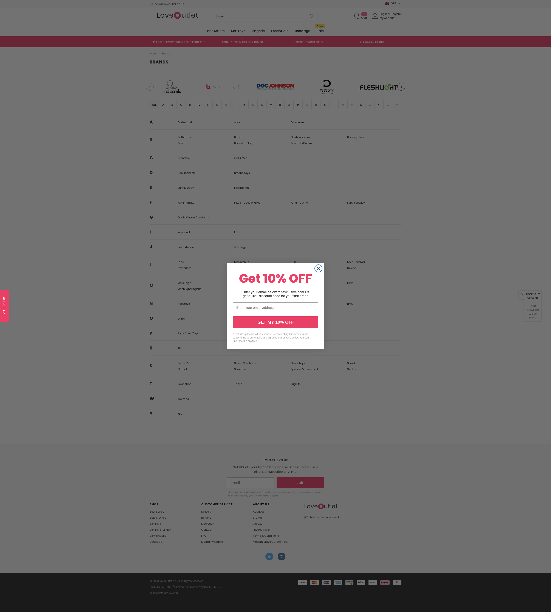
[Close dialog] (318, 268)
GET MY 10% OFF (275, 322)
